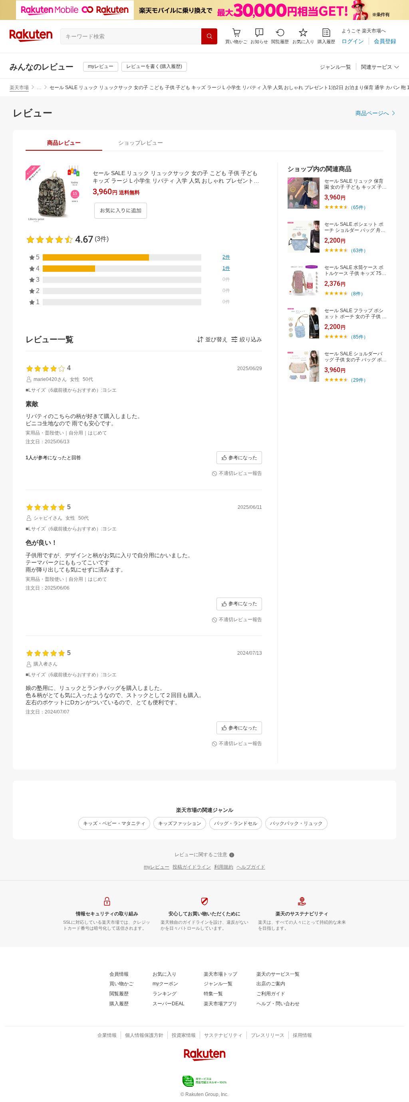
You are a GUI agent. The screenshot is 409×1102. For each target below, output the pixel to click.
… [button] (39, 87)
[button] (259, 36)
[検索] (209, 36)
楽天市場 (19, 87)
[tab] (64, 143)
